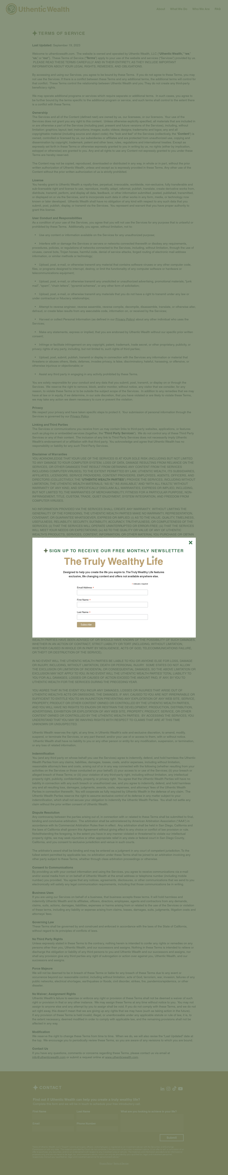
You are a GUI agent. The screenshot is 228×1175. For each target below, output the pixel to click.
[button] (190, 542)
